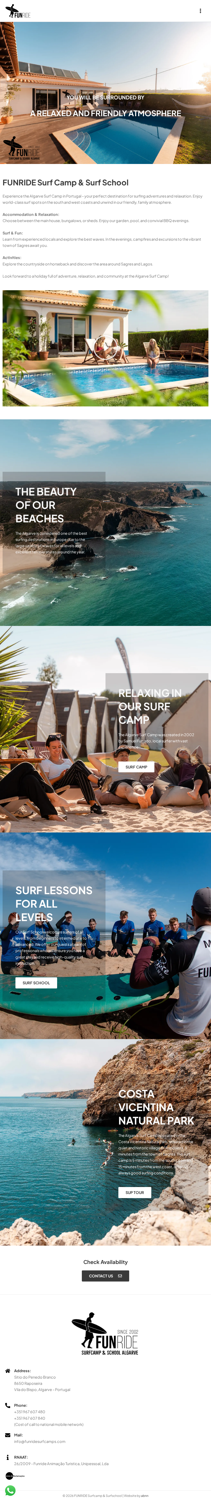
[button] (105, 348)
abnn (144, 1496)
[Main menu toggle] (200, 10)
